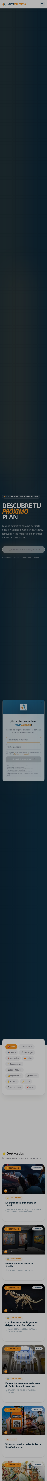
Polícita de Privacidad (21, 754)
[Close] (42, 702)
